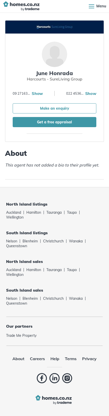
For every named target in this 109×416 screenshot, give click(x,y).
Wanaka (76, 241)
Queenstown (16, 246)
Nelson (11, 241)
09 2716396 (21, 93)
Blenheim (30, 241)
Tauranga (54, 212)
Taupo (72, 212)
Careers (37, 358)
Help (54, 358)
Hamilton (33, 212)
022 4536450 (75, 93)
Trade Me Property (21, 335)
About (18, 358)
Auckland (13, 212)
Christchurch (53, 241)
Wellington (15, 217)
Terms (71, 358)
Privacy (89, 358)
